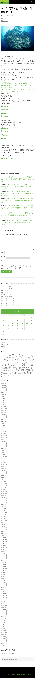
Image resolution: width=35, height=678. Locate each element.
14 (27, 323)
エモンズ (8, 355)
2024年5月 (4, 440)
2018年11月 (4, 576)
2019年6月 (4, 562)
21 (27, 325)
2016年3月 (4, 643)
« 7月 (2, 334)
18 (12, 325)
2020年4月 (4, 541)
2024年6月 (4, 437)
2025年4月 (4, 417)
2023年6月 (4, 462)
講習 (19, 373)
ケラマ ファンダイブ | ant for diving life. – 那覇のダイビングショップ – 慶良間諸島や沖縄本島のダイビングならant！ (17, 208)
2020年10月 (4, 529)
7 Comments (4, 21)
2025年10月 (4, 404)
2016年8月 (4, 632)
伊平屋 (20, 368)
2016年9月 (4, 630)
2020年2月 (4, 545)
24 (8, 328)
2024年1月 (4, 448)
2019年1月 (4, 572)
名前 (2, 252)
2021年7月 (4, 510)
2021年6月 (4, 512)
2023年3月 (4, 469)
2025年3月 (4, 419)
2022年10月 (4, 479)
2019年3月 (4, 568)
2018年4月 (4, 591)
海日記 (3, 347)
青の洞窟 (6, 376)
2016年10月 (4, 628)
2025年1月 (4, 423)
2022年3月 (4, 493)
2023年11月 (4, 452)
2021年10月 (4, 504)
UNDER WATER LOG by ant (8, 653)
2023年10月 (4, 454)
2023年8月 (4, 458)
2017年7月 (4, 610)
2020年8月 (4, 533)
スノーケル (8, 358)
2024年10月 (4, 429)
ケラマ (16, 354)
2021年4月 (4, 516)
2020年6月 (4, 537)
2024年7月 (4, 435)
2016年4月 (4, 641)
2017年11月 (4, 601)
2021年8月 (4, 508)
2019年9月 (4, 556)
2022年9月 (4, 481)
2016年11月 (4, 626)
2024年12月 (4, 425)
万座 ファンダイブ (6, 297)
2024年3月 (4, 444)
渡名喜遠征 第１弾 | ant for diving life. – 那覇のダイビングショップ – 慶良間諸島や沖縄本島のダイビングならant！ (17, 222)
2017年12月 (4, 599)
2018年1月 (4, 597)
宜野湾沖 (12, 370)
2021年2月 (4, 520)
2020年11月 (4, 527)
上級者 (7, 367)
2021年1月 (4, 523)
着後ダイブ (9, 373)
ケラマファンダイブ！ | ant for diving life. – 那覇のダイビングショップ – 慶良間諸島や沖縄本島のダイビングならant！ (17, 200)
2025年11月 (4, 402)
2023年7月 (4, 460)
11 (12, 323)
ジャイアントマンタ (27, 355)
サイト (3, 260)
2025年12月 (4, 400)
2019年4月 (4, 566)
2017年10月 (4, 603)
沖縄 (17, 370)
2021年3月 (4, 518)
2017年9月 (4, 605)
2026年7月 (4, 386)
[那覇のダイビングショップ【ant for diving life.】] (5, 2)
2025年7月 (4, 411)
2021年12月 (4, 500)
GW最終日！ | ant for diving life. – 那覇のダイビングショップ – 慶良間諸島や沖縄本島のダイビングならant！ (17, 215)
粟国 (15, 373)
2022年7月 (4, 485)
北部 (9, 370)
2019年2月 (4, 570)
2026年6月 (4, 388)
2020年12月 (4, 525)
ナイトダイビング (12, 363)
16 (3, 325)
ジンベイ (3, 357)
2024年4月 (4, 442)
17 (8, 325)
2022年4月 (4, 491)
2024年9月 (4, 431)
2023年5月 (4, 464)
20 (22, 325)
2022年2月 (4, 496)
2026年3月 (4, 394)
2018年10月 (4, 579)
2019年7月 (4, 560)
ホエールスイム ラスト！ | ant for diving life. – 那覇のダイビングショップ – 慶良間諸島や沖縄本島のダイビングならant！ (17, 186)
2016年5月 (4, 639)
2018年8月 (4, 583)
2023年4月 (4, 467)
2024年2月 (4, 446)
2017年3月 (4, 618)
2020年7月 (4, 535)
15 (31, 323)
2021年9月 (4, 506)
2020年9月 (4, 531)
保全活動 (5, 370)
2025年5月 (4, 415)
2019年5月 (4, 564)
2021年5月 (4, 514)
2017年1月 (4, 622)
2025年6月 (4, 413)
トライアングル (5, 290)
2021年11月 (4, 502)
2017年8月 (4, 608)
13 (22, 323)
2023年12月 (4, 450)
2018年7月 (4, 585)
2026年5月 (4, 390)
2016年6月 (4, 637)
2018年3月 (4, 593)
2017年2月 (4, 620)
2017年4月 (4, 616)
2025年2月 (4, 421)
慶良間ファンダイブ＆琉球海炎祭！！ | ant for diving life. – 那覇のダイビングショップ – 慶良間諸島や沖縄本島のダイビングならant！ (17, 193)
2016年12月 (4, 624)
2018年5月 (4, 589)
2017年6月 (4, 612)
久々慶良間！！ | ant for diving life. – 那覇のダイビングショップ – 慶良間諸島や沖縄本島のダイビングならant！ (17, 179)
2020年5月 (4, 539)
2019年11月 (4, 552)
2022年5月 (4, 489)
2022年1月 (4, 498)
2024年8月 (4, 433)
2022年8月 (4, 483)
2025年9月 (4, 406)
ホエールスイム (22, 365)
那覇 (24, 372)
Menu (32, 2)
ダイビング (18, 357)
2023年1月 (4, 473)
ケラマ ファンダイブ (7, 286)
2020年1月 (4, 547)
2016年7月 (4, 635)
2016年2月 (4, 645)
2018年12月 (4, 574)
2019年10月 (4, 554)
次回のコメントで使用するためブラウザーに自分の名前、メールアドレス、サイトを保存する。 (16, 267)
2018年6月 (4, 587)
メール (3, 256)
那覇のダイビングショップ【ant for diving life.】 (21, 674)
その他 (3, 342)
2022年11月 (4, 477)
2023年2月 (4, 471)
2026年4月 (4, 392)
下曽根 (14, 368)
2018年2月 (4, 595)
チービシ (20, 360)
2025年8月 (4, 408)
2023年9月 (4, 456)
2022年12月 (4, 475)
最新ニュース (5, 18)
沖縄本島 (26, 370)
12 (17, 323)
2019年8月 (4, 558)
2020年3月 (4, 543)
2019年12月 (4, 549)
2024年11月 (4, 427)
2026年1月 (4, 398)
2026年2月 (4, 396)
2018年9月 (4, 581)
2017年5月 (4, 614)
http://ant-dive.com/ (7, 158)
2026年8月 (4, 384)
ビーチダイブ (22, 363)
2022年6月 (4, 487)
